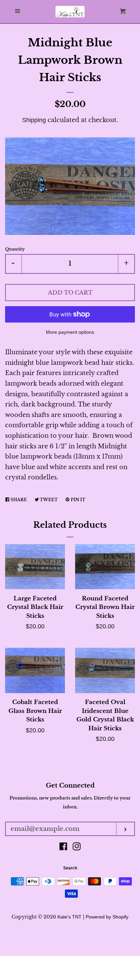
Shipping (34, 120)
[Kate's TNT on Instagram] (77, 847)
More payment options (70, 332)
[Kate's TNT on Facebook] (63, 847)
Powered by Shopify (107, 917)
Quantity (15, 249)
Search (70, 868)
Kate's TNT (69, 917)
